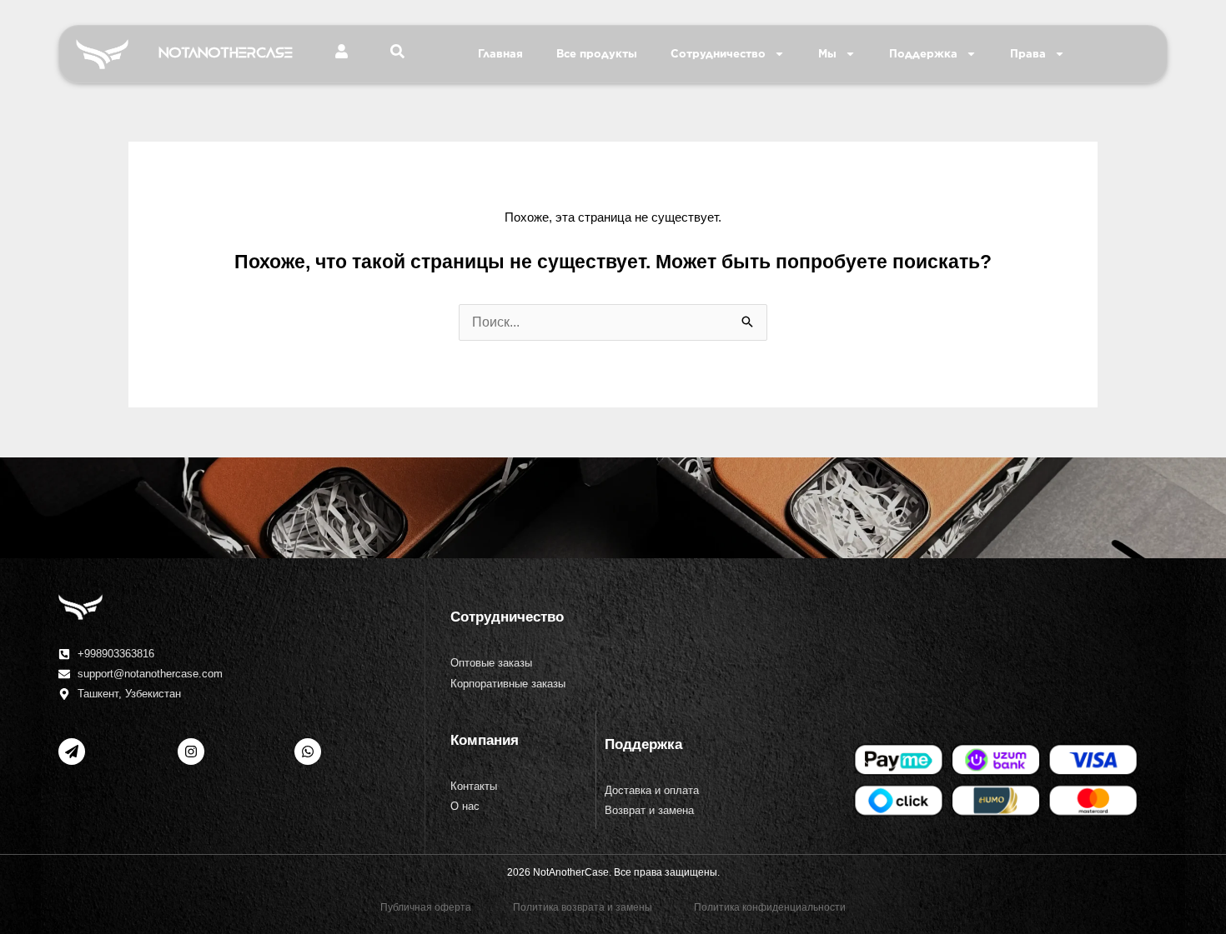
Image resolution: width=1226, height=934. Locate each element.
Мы (827, 53)
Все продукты (596, 53)
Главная (500, 53)
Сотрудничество (718, 53)
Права (1028, 53)
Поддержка (923, 53)
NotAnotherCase (225, 53)
